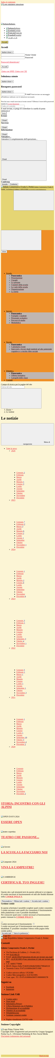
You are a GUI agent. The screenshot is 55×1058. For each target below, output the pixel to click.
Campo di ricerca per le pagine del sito (16, 384)
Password (29, 57)
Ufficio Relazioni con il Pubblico (19, 1006)
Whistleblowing (12, 1013)
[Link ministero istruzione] (12, 4)
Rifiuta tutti (21, 901)
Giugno (20, 484)
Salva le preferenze (21, 933)
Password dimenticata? (10, 62)
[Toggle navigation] (21, 240)
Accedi (4, 42)
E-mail (28, 94)
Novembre (20, 495)
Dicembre (20, 498)
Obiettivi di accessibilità (15, 1010)
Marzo (19, 477)
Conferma (13, 184)
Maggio (20, 482)
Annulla (5, 184)
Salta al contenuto (8, 2)
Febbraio (20, 475)
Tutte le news (11, 448)
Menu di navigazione (36, 443)
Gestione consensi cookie (16, 1015)
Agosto (19, 489)
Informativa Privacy (14, 1004)
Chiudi (4, 120)
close (4, 252)
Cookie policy (12, 999)
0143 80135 (14, 955)
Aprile (18, 479)
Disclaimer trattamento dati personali (15, 1036)
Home (8, 410)
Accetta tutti (40, 901)
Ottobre (19, 493)
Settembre (20, 491)
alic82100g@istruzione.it (32, 957)
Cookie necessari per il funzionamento (16, 924)
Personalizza (7, 901)
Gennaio (20, 473)
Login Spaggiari (13, 104)
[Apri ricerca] (34, 200)
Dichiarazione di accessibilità (18, 1008)
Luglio (19, 486)
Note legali (10, 1001)
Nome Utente (30, 55)
